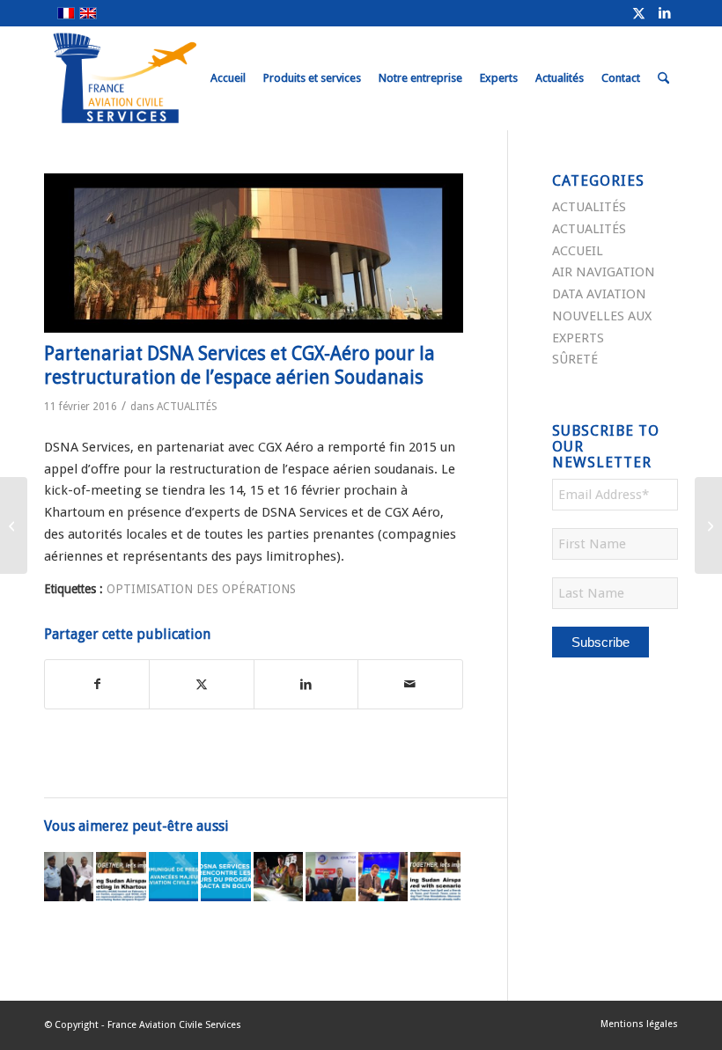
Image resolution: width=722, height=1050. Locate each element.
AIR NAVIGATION (603, 272)
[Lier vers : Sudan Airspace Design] (68, 876)
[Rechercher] (663, 78)
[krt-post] (253, 253)
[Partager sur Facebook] (97, 684)
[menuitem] (228, 78)
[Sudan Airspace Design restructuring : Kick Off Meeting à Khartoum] (708, 525)
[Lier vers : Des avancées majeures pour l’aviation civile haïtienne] (173, 876)
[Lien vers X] (638, 13)
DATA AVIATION (599, 294)
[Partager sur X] (201, 684)
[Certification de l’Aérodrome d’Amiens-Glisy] (13, 525)
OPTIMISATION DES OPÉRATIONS (201, 589)
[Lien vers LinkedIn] (665, 13)
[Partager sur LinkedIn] (305, 684)
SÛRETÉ (575, 359)
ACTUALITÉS (187, 406)
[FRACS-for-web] (157, 78)
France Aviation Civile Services (174, 1025)
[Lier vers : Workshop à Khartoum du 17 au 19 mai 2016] (330, 876)
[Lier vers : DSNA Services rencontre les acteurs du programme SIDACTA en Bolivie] (225, 876)
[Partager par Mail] (409, 684)
